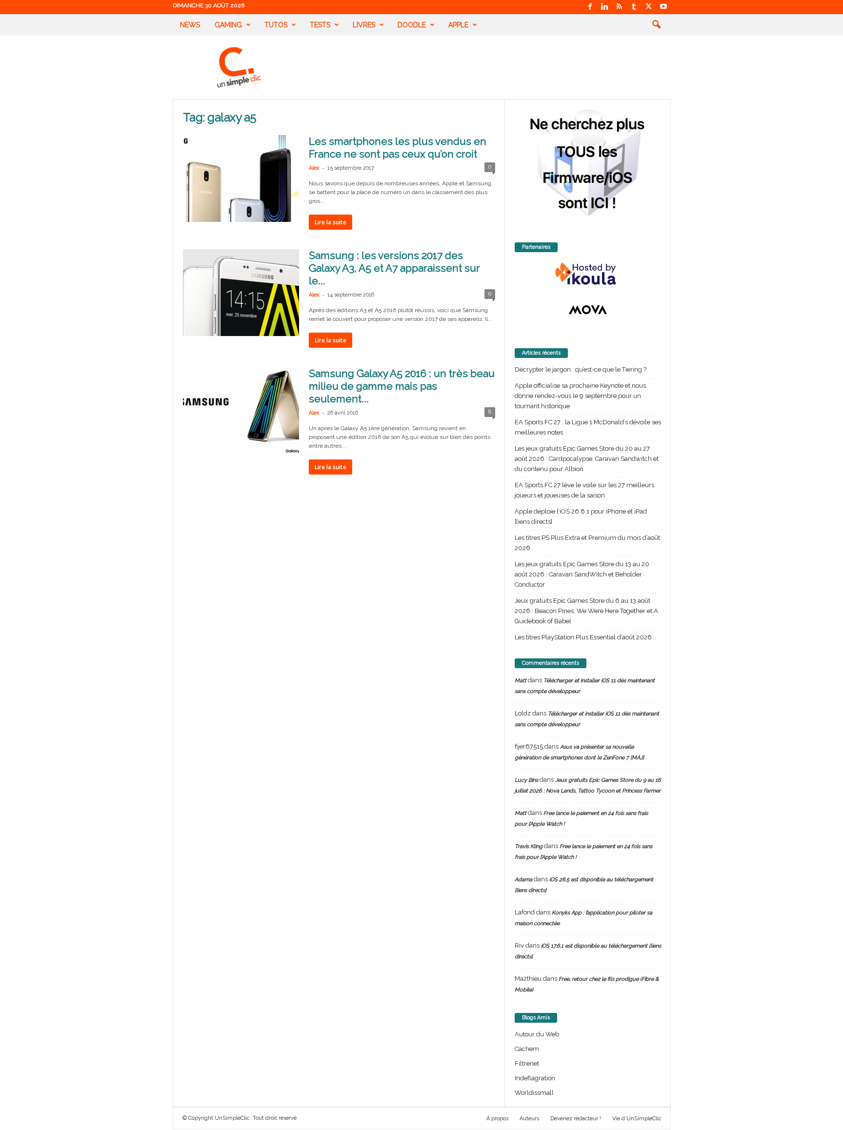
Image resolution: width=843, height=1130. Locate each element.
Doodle (412, 25)
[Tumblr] (634, 7)
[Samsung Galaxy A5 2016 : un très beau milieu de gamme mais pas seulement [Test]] (241, 410)
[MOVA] (588, 309)
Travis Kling (528, 846)
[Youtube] (663, 7)
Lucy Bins (526, 780)
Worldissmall (534, 1092)
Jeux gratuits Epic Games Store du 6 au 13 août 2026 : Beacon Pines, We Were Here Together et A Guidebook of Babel (586, 611)
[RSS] (619, 7)
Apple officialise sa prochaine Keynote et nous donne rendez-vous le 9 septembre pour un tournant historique (580, 396)
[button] (656, 25)
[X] (649, 7)
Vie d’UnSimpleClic (637, 1118)
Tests (320, 25)
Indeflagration (535, 1078)
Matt (520, 680)
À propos (497, 1118)
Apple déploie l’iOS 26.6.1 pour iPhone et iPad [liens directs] (581, 516)
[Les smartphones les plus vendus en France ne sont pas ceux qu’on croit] (241, 178)
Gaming (228, 25)
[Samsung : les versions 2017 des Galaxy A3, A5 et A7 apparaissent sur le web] (241, 292)
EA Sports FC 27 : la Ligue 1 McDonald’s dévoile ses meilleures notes (588, 427)
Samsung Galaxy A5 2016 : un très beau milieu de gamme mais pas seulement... (402, 386)
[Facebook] (590, 7)
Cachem (527, 1048)
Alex (314, 168)
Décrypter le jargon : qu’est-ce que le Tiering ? (580, 369)
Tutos (275, 25)
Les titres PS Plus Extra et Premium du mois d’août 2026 (587, 543)
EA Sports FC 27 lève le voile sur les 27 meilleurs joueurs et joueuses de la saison (584, 490)
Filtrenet (527, 1063)
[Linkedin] (605, 7)
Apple (458, 25)
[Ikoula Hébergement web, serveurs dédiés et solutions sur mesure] (588, 274)
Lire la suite (330, 222)
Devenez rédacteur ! (575, 1118)
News (190, 25)
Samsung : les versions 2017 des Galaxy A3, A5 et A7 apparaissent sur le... (394, 268)
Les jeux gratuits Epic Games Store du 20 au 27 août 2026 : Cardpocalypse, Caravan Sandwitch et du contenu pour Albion (587, 459)
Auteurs (529, 1118)
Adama (523, 879)
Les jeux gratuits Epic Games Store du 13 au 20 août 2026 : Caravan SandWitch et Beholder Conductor (582, 574)
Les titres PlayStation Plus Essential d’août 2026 (583, 637)
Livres (364, 25)
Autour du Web (537, 1034)
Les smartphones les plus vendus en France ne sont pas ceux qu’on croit (397, 147)
